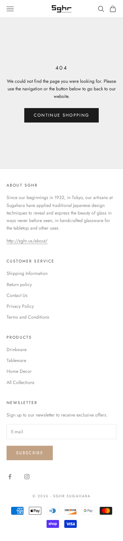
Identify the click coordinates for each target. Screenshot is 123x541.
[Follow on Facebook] (10, 476)
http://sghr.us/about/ (27, 240)
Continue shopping (62, 115)
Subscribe (29, 453)
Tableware (16, 360)
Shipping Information (27, 273)
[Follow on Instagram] (27, 476)
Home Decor (19, 371)
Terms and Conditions (28, 317)
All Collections (20, 382)
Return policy (19, 284)
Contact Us (17, 295)
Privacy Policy (20, 306)
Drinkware (17, 349)
